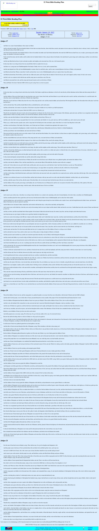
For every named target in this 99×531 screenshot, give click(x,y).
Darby (21, 28)
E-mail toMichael (90, 528)
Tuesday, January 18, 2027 (45, 32)
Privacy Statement (40, 527)
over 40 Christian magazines (54, 15)
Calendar (45, 13)
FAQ (54, 13)
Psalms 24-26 (80, 34)
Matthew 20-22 (15, 34)
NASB (14, 28)
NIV (11, 28)
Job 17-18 (79, 36)
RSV (18, 28)
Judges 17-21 (79, 33)
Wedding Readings (59, 13)
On (32, 28)
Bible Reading (15, 11)
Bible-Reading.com (5, 11)
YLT (25, 28)
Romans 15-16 (15, 36)
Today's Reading (39, 13)
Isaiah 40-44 (15, 33)
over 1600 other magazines (70, 15)
